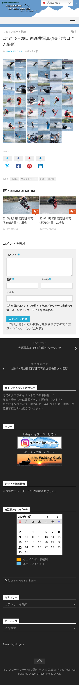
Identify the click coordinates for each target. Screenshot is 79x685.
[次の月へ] (59, 516)
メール (46, 279)
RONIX (14, 179)
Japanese (53, 2)
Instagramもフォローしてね (39, 434)
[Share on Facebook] (18, 162)
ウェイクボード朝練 (14, 31)
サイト (10, 292)
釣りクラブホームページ (39, 452)
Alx (58, 673)
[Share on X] (7, 162)
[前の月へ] (46, 516)
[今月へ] (52, 516)
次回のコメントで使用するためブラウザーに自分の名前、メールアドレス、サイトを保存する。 (39, 307)
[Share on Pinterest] (29, 162)
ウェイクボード (28, 179)
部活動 (51, 179)
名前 (10, 279)
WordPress (38, 673)
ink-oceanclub (14, 51)
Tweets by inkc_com (14, 644)
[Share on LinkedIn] (40, 162)
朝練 (42, 179)
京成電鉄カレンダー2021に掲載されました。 (30, 491)
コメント (13, 254)
